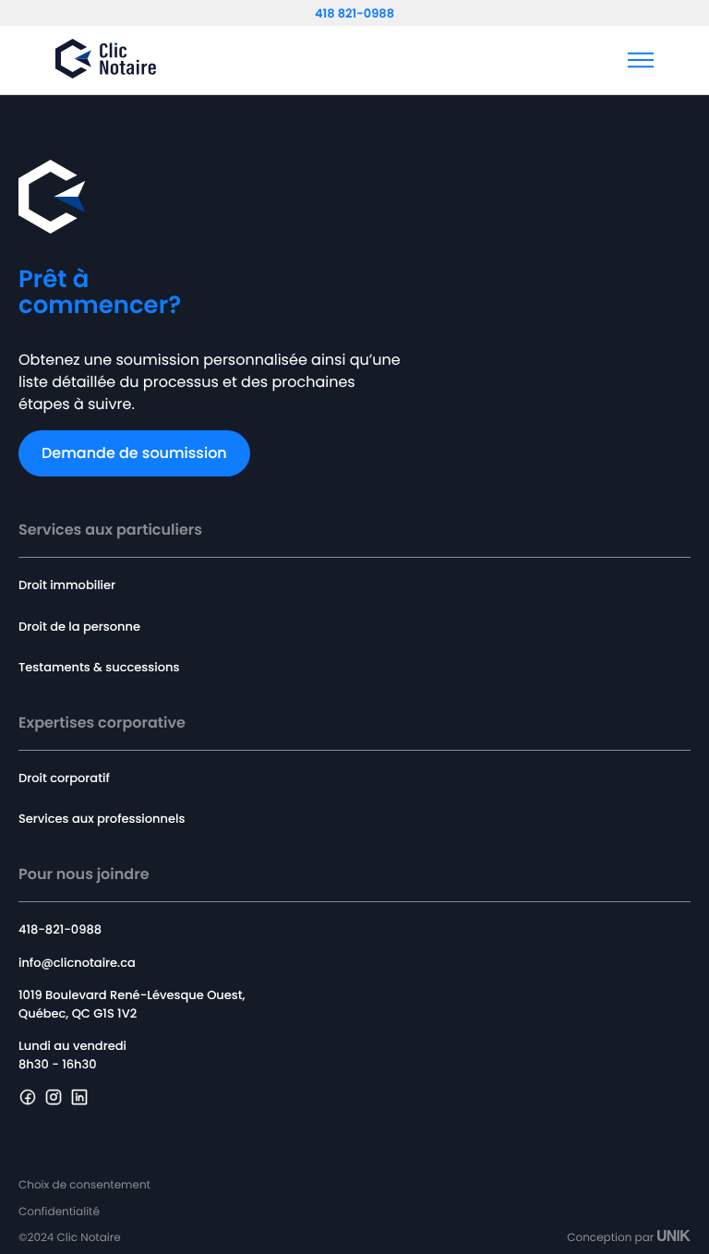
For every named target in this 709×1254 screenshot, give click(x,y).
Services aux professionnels (101, 818)
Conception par (610, 1237)
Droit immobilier (66, 585)
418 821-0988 (354, 13)
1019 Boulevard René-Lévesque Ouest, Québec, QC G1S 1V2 (131, 1004)
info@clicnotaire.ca (77, 962)
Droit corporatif (64, 778)
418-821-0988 (60, 929)
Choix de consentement (84, 1186)
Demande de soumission (134, 453)
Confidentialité (59, 1213)
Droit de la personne (79, 626)
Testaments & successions (98, 667)
